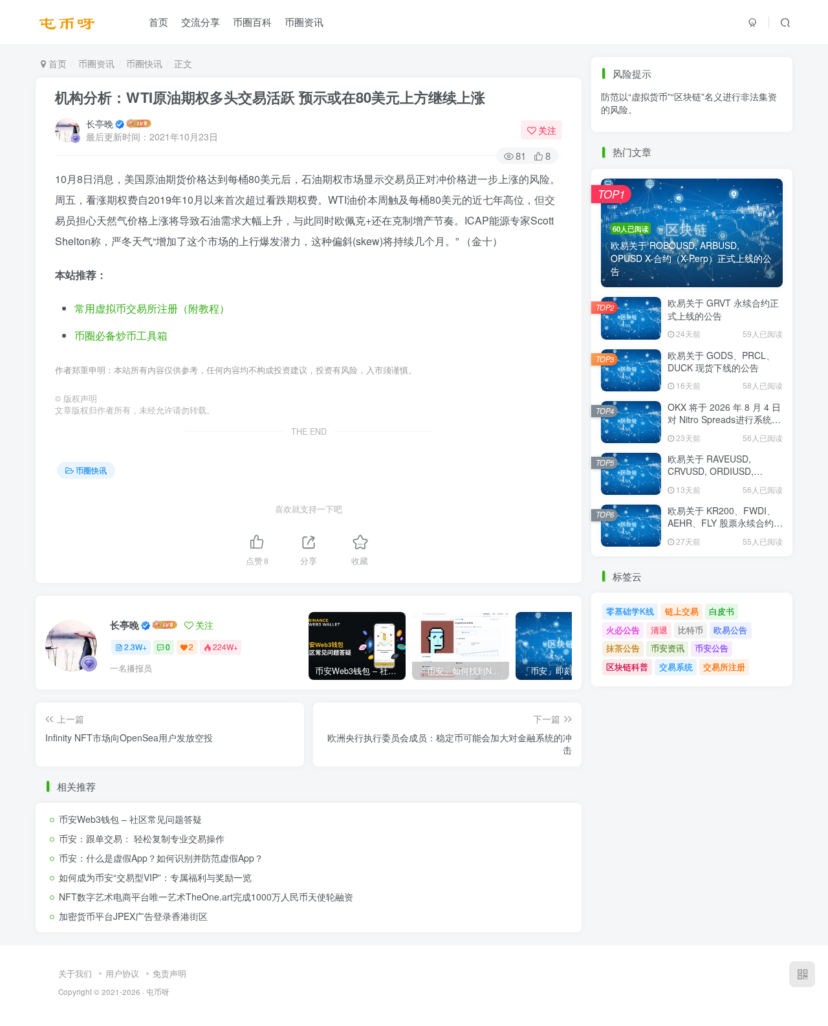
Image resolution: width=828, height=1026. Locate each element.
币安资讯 (667, 136)
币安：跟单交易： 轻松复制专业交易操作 (141, 838)
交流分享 (200, 21)
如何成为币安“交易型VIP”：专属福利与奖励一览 (155, 877)
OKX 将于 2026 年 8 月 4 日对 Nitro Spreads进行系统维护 (724, 419)
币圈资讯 (304, 21)
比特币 (690, 630)
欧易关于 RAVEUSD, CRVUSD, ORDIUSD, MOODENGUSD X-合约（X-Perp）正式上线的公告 (724, 477)
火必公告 (623, 630)
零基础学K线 (630, 611)
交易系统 (676, 666)
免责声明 (169, 973)
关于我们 (75, 973)
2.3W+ (135, 646)
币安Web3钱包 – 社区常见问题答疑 (130, 819)
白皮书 (721, 611)
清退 (659, 630)
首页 (158, 21)
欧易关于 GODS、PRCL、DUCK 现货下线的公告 (721, 362)
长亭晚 (99, 123)
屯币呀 (157, 992)
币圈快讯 (144, 63)
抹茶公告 (623, 136)
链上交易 (682, 611)
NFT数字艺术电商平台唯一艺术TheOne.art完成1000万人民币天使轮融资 (206, 896)
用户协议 (122, 973)
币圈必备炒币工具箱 (121, 335)
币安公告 (711, 136)
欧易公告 (730, 630)
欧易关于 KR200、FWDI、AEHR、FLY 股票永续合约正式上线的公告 (725, 523)
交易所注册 (724, 666)
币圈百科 (252, 21)
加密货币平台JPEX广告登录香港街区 (133, 916)
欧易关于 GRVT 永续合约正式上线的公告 (723, 309)
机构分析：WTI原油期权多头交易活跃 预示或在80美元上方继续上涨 (270, 97)
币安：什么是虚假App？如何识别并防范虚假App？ (161, 857)
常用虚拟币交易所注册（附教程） (152, 308)
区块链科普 (627, 666)
